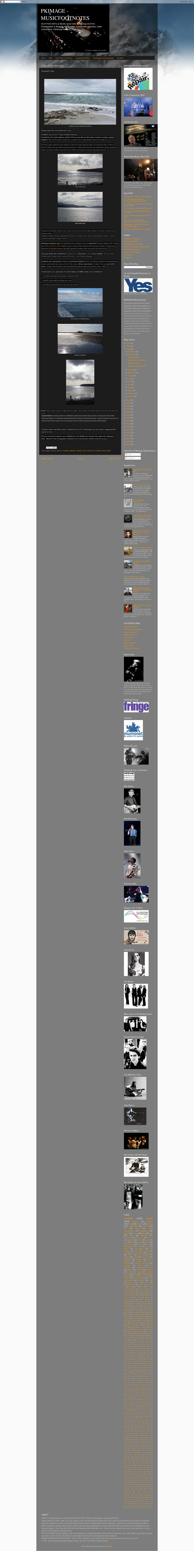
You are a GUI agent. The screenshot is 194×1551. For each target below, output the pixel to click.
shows (142, 1287)
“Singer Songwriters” (142, 1493)
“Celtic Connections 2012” (144, 1465)
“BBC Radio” (147, 1459)
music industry (134, 1376)
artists (130, 1255)
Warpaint (150, 1367)
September (132, 373)
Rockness (127, 1420)
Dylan (136, 1354)
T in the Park (130, 1365)
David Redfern (137, 1352)
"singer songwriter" (144, 1289)
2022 (128, 403)
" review (150, 1389)
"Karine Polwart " (131, 1393)
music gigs (150, 1442)
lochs (84, 451)
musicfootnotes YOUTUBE (133, 244)
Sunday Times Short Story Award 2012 (140, 1425)
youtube (147, 1338)
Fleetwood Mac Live (132, 1408)
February (131, 393)
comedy (146, 1251)
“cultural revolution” (141, 1505)
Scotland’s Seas (133, 363)
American (139, 1238)
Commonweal (129, 637)
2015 (128, 424)
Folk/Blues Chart (145, 1408)
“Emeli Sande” (147, 1476)
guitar (131, 1236)
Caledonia (147, 1295)
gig (132, 1242)
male (125, 1442)
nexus (151, 1376)
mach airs (90, 451)
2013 (128, 430)
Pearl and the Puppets (144, 1416)
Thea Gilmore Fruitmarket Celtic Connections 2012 (142, 516)
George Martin (128, 1410)
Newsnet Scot (129, 646)
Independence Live (131, 635)
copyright (140, 1333)
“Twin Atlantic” (133, 1503)
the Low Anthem (136, 1454)
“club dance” (129, 1505)
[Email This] (47, 448)
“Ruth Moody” (138, 1488)
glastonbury (149, 1333)
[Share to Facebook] (53, 448)
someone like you (142, 1450)
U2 (144, 1367)
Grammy (134, 1318)
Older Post (114, 458)
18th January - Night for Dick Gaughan (137, 196)
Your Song (132, 1437)
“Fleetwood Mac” (128, 1478)
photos (139, 1224)
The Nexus (140, 1365)
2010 (128, 438)
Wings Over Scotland (131, 648)
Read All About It (144, 1299)
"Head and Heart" (139, 1391)
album (136, 1251)
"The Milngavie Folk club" (145, 1393)
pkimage (144, 1236)
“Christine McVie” (129, 1467)
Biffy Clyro (127, 1291)
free (146, 1325)
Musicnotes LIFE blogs (132, 252)
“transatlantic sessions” (139, 1384)
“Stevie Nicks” (147, 1497)
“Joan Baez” (140, 1482)
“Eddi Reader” (146, 1469)
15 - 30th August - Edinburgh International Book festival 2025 (135, 200)
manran (136, 1335)
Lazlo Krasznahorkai (145, 1412)
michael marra (129, 1284)
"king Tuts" (149, 1329)
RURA (128, 1312)
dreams (135, 1371)
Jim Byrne (137, 1410)
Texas (138, 1427)
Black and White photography (141, 1403)
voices (149, 1287)
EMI (141, 1354)
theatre (139, 1261)
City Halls (136, 1316)
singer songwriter (137, 1253)
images (145, 1301)
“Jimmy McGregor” (129, 1482)
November (132, 354)
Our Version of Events (141, 1276)
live (125, 1229)
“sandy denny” (145, 1507)
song (151, 1280)
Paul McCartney (147, 1310)
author (126, 1248)
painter (128, 1314)
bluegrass (137, 1301)
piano (135, 1274)
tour (149, 1293)
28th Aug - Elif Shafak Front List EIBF (137, 229)
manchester (140, 1374)
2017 (128, 418)
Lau (134, 1291)
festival (150, 1224)
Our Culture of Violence (63, 58)
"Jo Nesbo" (149, 1391)
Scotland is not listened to (137, 360)
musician (127, 1265)
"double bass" (146, 1306)
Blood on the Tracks (129, 1405)
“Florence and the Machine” (143, 1478)
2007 (128, 444)
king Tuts (135, 1304)
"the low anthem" (131, 1348)
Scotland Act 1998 (54, 246)
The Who (137, 1431)
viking (125, 1456)
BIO (50, 58)
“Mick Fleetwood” (142, 1486)
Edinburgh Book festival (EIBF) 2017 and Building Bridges (142, 590)
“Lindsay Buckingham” (146, 1484)
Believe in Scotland (130, 627)
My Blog (120, 58)
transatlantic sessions (144, 1268)
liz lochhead (143, 1327)
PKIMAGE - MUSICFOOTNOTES (65, 14)
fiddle (147, 1242)
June (130, 381)
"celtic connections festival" (132, 1295)
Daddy (143, 1316)
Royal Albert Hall (147, 1323)
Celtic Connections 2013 (132, 1297)
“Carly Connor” (140, 1463)
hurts (130, 1287)
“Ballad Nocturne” (139, 1461)
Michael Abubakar (134, 1414)
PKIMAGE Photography (132, 239)
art (148, 1244)
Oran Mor (145, 1257)
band (139, 1242)
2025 (128, 346)
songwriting (138, 1338)
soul (147, 1246)
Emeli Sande (128, 1244)
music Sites (141, 1442)
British (130, 1270)
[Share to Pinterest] (56, 448)
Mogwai (147, 1297)
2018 (128, 415)
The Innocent (142, 1429)
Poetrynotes (128, 255)
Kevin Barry (127, 1359)
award (126, 1333)
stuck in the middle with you (137, 1452)
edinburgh (133, 1226)
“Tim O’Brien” (141, 1501)
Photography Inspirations (131, 1418)
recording (133, 1446)
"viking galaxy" (143, 1348)
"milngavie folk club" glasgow (134, 1346)
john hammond (130, 1374)
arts (147, 1240)
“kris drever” (127, 1384)
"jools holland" (139, 1344)
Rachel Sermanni (129, 1299)
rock (139, 1240)
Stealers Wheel (131, 1325)
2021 (128, 406)
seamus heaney (136, 1448)
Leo (143, 1359)
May (130, 384)
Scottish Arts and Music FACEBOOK (136, 247)
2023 (128, 400)
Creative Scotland (130, 632)
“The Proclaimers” (129, 1501)
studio (149, 1452)
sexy (142, 1378)
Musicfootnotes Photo (131, 249)
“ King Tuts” (147, 1456)
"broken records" (139, 1329)
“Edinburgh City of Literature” (133, 1471)
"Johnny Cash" (141, 1340)
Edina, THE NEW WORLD (142, 548)
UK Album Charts (139, 1433)
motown (148, 1374)
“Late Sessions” (133, 1484)
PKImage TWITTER (131, 241)
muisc (136, 1287)
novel (144, 1293)
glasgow (135, 1221)
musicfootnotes (131, 1444)
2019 (128, 412)
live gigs (128, 1335)
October (131, 370)
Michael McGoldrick (144, 1361)
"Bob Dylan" (129, 1391)
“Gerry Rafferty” (145, 1380)
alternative (140, 1369)
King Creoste (136, 1359)
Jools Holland (147, 1410)
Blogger (109, 1546)
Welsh (148, 1331)
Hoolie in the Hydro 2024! (137, 366)
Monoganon (145, 1414)
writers (150, 1238)
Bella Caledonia (129, 643)
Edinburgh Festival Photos (145, 1405)
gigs (143, 1233)
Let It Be (148, 1359)
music (149, 1218)
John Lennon (146, 1357)
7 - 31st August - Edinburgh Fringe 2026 (138, 208)
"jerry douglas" (128, 1344)
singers (139, 1265)
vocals (131, 1456)
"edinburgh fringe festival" (143, 1395)
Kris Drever (136, 1310)
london (126, 1257)
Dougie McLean (128, 1354)
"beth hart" (129, 1395)
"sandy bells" (142, 1401)
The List (127, 640)
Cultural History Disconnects (134, 576)
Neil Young (143, 1321)
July (129, 379)
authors (130, 1240)
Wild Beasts (141, 1435)
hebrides (73, 451)
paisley (136, 1378)
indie (146, 1282)
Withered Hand (130, 1369)
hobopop (150, 1437)
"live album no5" (141, 1397)
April (130, 387)
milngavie (142, 1312)
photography (128, 1246)
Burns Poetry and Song (141, 485)
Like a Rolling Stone (130, 1361)
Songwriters (127, 1301)
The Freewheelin (129, 1429)
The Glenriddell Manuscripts (138, 501)
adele (134, 1312)
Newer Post (47, 458)
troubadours (134, 1380)
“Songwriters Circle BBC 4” (131, 1495)
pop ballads (142, 1444)
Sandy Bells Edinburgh (139, 1420)
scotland (98, 451)
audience (148, 1369)
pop (151, 1233)
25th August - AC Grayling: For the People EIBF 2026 (136, 225)
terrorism (126, 1454)
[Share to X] (51, 448)
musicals (128, 1329)
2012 (128, 433)
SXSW (131, 1363)
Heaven (139, 1270)
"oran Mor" (127, 1308)
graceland (150, 1371)
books (140, 1244)
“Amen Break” (137, 1459)
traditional (127, 1259)
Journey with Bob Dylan (130, 1412)
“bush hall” (150, 1503)
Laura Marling (142, 1291)
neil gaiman (144, 1376)
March (130, 390)
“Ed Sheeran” (135, 1469)
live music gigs (146, 1439)
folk (130, 1224)
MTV (125, 1414)
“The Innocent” (146, 1499)
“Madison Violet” (130, 1486)
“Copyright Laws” (141, 1467)
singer (126, 1233)
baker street (127, 1371)
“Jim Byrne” (147, 1480)
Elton (146, 1354)
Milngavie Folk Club (141, 1263)
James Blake (136, 1357)
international (139, 1248)
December (132, 351)
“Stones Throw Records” (131, 1499)
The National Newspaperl (133, 629)
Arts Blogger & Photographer (103, 58)
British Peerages (133, 357)
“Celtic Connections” (139, 1314)
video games (135, 1306)
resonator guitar (143, 1446)
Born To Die (139, 1308)
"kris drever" (149, 1344)
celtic (139, 1246)
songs (137, 1229)
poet (125, 1242)
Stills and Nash (148, 1363)
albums (140, 1325)
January (131, 396)
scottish (150, 1221)
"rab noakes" (130, 1401)
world (135, 1257)
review (145, 1226)
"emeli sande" (147, 1342)
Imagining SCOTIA (83, 58)
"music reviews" (148, 1399)
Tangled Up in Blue (129, 1427)
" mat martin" (142, 1389)
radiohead (144, 1304)
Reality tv (146, 1418)
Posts (129, 454)
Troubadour (127, 1433)
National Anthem (131, 1321)
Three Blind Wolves (135, 1367)
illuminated (129, 1439)
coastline (65, 451)
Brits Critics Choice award (139, 1350)
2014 (128, 427)
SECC (125, 1363)
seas (103, 451)
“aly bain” (141, 1503)
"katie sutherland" (129, 1397)
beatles (132, 1333)
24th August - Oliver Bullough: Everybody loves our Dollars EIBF (136, 221)
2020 (128, 409)
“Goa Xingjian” (137, 1480)
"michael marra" (137, 1399)
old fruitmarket (139, 1278)
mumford (150, 1312)
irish (125, 1253)
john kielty (133, 1327)
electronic (142, 1371)
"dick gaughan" (136, 1342)
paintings (128, 1378)
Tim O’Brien (146, 1431)
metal (151, 1327)
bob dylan (139, 1259)
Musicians (127, 1238)
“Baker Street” (128, 1461)
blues (133, 1293)
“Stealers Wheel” (135, 1497)
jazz (138, 1293)
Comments (131, 458)
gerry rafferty (133, 1282)
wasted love (138, 1456)
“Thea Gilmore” (128, 1382)
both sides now (141, 1437)
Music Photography (146, 1318)
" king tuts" (134, 1389)
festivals (127, 1278)
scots (135, 1233)
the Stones (147, 1454)
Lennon (141, 1331)
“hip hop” (137, 1382)
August (131, 376)
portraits (143, 1335)
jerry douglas (143, 1255)
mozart (126, 1376)
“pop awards (134, 1507)
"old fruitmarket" (148, 1346)
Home (43, 58)
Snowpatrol (139, 1363)
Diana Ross (147, 1352)
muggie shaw (132, 1442)
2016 (128, 421)
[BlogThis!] (49, 448)
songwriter (144, 1231)
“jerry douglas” (146, 1382)
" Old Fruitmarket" (129, 1289)
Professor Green (135, 1323)
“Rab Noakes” (128, 1340)
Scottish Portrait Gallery (138, 1422)
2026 (128, 343)
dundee (141, 1284)
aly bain (150, 1253)
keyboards (137, 1439)
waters (108, 451)
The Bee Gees (146, 1427)
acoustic (150, 1270)
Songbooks (128, 257)
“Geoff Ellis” (127, 1480)
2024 (128, 349)
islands (79, 451)
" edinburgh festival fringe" (141, 1386)
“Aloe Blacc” (127, 1459)
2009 (128, 441)
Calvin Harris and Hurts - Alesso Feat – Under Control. (142, 532)
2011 (128, 435)
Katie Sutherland (131, 1331)
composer (141, 1280)
